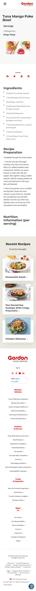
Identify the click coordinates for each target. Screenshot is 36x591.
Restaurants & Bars (18, 403)
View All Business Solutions (18, 399)
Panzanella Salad (16, 277)
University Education (18, 418)
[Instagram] (13, 373)
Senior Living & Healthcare (18, 407)
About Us (10, 563)
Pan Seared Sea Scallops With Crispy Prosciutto (17, 308)
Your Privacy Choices (19, 579)
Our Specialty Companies (18, 455)
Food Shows (18, 492)
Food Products (18, 440)
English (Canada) (15, 379)
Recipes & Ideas (18, 500)
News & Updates (18, 525)
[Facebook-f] (16, 373)
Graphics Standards (18, 537)
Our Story (18, 517)
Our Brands (18, 451)
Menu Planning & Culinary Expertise (18, 467)
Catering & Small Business (18, 415)
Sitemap (18, 575)
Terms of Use (24, 573)
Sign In (18, 368)
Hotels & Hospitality (18, 411)
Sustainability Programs (18, 471)
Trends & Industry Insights (18, 496)
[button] (7, 76)
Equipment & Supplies (18, 444)
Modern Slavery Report (13, 567)
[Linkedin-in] (23, 373)
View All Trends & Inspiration (18, 488)
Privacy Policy (12, 573)
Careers (18, 529)
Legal (8, 571)
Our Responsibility (18, 521)
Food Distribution (18, 447)
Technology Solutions (18, 463)
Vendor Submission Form (21, 565)
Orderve (18, 459)
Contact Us (18, 533)
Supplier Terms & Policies (21, 571)
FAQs (18, 541)
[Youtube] (20, 373)
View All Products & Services (18, 436)
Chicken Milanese (16, 339)
